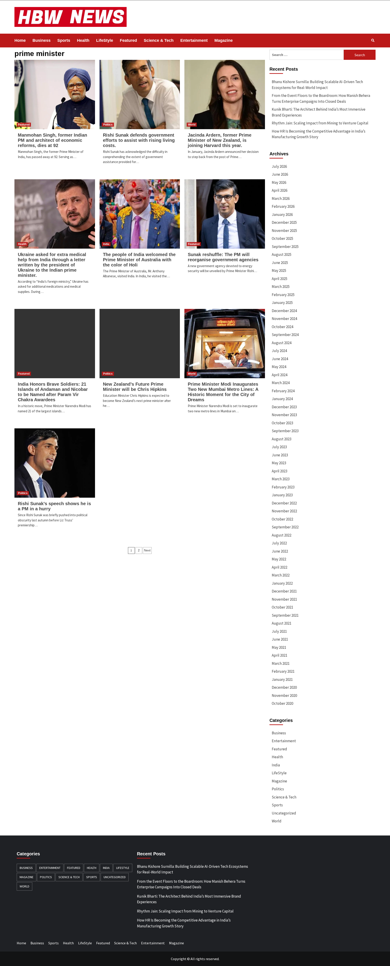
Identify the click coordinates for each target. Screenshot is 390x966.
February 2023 (283, 487)
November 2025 (284, 230)
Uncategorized (284, 813)
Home (20, 40)
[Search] (373, 40)
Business (41, 40)
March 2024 (281, 382)
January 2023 (282, 494)
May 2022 (279, 559)
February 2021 (283, 671)
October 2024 (282, 326)
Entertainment (194, 40)
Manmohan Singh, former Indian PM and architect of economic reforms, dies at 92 (52, 140)
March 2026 (281, 198)
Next (147, 550)
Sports (63, 40)
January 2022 (282, 583)
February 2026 (283, 206)
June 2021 (280, 639)
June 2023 (280, 455)
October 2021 (282, 607)
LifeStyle (104, 40)
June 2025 (280, 262)
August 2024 (281, 342)
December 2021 (284, 591)
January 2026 (282, 214)
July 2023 (279, 446)
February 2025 (283, 294)
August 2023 (281, 438)
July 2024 (279, 350)
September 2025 (285, 246)
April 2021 (279, 655)
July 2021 (279, 631)
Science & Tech (159, 40)
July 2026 (279, 166)
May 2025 (279, 270)
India (106, 244)
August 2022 (281, 535)
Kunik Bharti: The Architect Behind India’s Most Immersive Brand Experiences (318, 112)
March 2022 (281, 575)
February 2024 (283, 390)
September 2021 (285, 615)
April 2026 (279, 190)
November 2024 (284, 318)
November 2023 (284, 414)
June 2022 (280, 551)
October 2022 (282, 519)
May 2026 (279, 182)
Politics (108, 124)
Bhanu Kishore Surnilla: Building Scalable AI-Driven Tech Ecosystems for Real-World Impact (317, 84)
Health (83, 40)
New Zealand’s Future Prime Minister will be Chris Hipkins (135, 387)
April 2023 (279, 471)
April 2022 (279, 567)
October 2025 (282, 238)
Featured (128, 40)
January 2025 (282, 302)
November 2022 (284, 511)
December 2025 (284, 222)
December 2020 (284, 687)
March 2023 (281, 478)
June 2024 (280, 358)
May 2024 (279, 366)
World (191, 124)
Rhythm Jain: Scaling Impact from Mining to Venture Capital (320, 123)
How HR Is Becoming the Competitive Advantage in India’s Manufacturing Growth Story (318, 134)
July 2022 (279, 543)
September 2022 (285, 527)
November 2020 (284, 695)
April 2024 (279, 374)
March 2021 (281, 663)
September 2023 (285, 430)
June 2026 (280, 174)
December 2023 (284, 406)
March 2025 (281, 286)
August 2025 (281, 254)
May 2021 (279, 647)
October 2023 (282, 422)
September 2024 (285, 334)
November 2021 (284, 599)
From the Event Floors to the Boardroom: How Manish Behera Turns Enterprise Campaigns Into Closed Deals (321, 98)
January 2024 (282, 398)
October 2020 (282, 703)
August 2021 (281, 623)
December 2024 (284, 310)
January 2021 (282, 679)
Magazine (223, 40)
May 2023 (279, 462)
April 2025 (279, 278)
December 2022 (284, 503)
